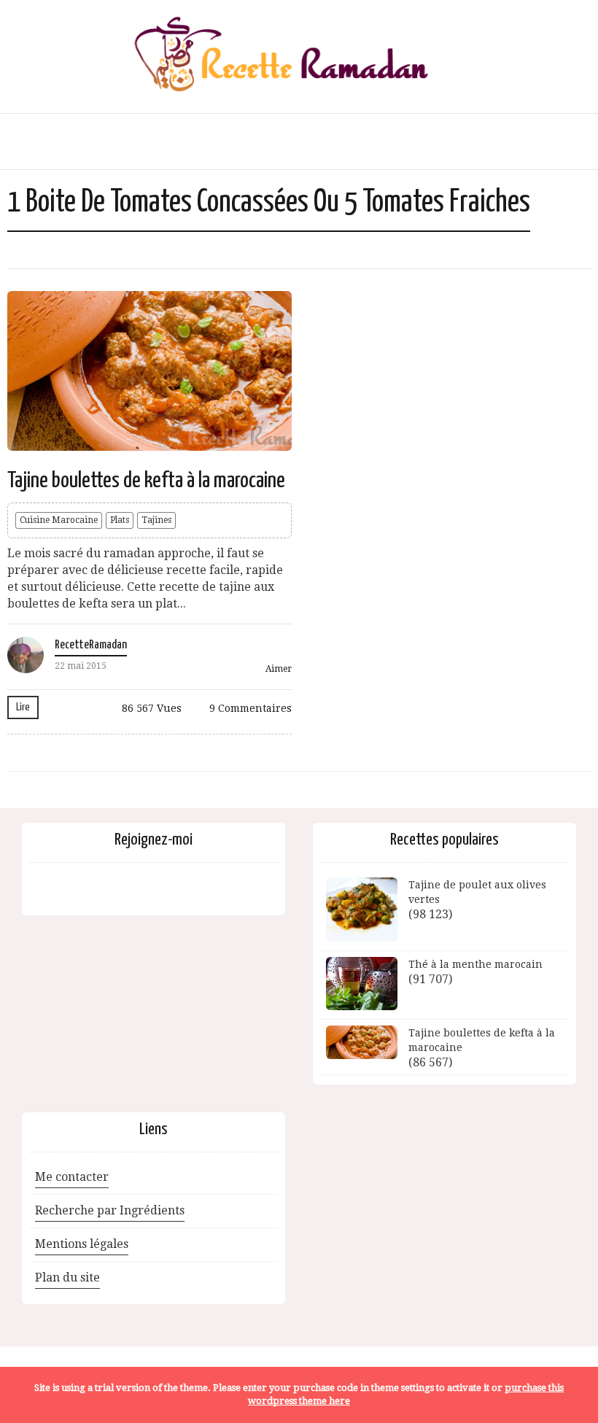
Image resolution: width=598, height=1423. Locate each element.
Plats (119, 520)
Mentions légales (81, 1244)
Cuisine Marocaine (59, 520)
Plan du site (67, 1277)
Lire (23, 707)
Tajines (156, 520)
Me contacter (72, 1177)
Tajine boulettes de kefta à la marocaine (146, 481)
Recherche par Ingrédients (110, 1210)
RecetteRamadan (91, 645)
